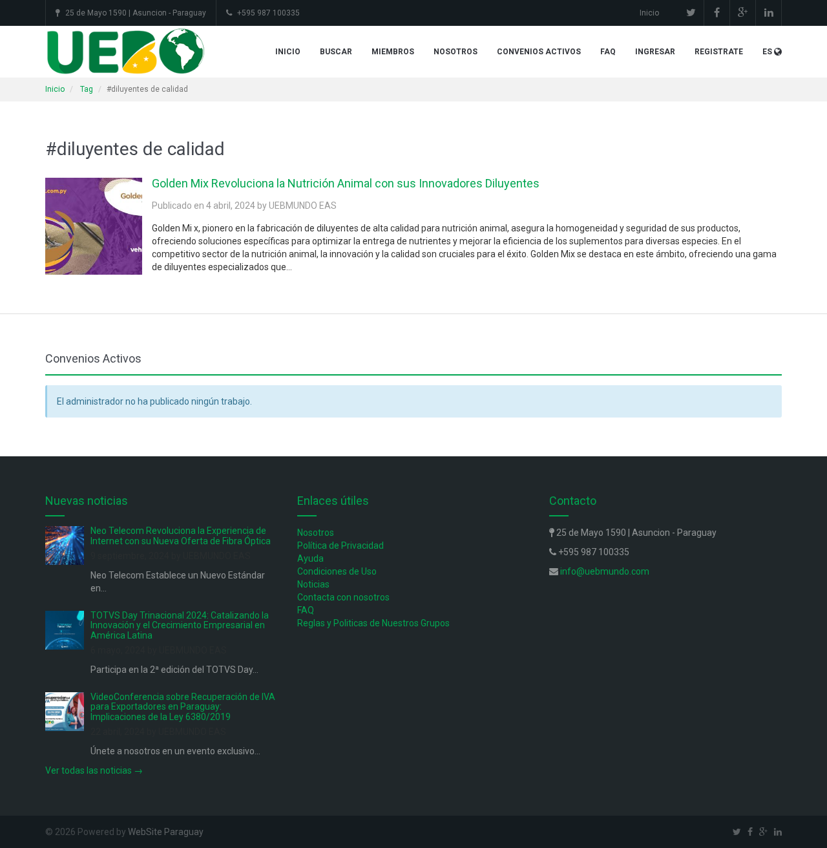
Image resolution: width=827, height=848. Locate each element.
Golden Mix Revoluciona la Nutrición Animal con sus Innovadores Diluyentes (345, 183)
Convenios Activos (539, 51)
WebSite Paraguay (166, 832)
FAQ (608, 51)
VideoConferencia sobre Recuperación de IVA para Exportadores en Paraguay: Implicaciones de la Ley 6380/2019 (182, 707)
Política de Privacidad (340, 545)
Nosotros (455, 51)
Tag (86, 89)
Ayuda (310, 558)
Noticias (313, 584)
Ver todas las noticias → (94, 770)
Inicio (649, 12)
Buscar (336, 51)
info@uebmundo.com (604, 571)
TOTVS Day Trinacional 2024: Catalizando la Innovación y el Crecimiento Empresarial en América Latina (179, 625)
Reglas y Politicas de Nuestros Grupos (373, 623)
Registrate (719, 51)
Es (767, 51)
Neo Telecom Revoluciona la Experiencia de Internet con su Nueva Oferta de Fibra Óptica (180, 535)
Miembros (393, 51)
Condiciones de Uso (337, 571)
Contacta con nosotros (343, 597)
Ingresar (655, 51)
